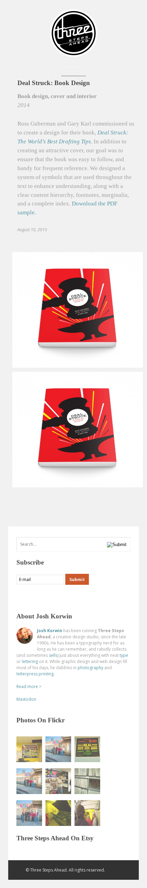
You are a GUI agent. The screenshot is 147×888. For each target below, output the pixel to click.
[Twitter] (35, 597)
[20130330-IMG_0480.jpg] (58, 813)
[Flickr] (48, 597)
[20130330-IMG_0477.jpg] (58, 781)
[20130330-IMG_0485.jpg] (29, 813)
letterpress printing (35, 674)
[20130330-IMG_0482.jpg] (87, 749)
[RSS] (21, 597)
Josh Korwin (49, 631)
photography (90, 668)
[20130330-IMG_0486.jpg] (29, 781)
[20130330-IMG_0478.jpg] (87, 781)
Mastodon (26, 699)
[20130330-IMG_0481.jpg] (29, 749)
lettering (30, 661)
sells (53, 655)
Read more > (28, 686)
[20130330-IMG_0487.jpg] (58, 749)
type (124, 655)
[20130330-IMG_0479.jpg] (87, 813)
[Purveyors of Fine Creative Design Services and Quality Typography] (73, 54)
